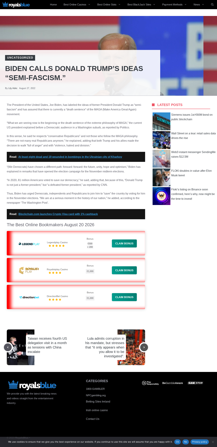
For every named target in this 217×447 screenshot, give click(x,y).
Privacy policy (199, 441)
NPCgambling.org (96, 395)
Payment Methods (172, 4)
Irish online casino (97, 410)
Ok (177, 441)
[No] (212, 442)
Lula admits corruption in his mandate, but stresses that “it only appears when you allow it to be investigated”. (104, 347)
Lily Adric (12, 88)
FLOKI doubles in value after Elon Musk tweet (191, 173)
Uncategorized (20, 57)
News (197, 4)
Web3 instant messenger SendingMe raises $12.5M (193, 154)
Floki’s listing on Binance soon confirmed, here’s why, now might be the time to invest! (193, 194)
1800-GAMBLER (95, 388)
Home (53, 4)
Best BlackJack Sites (139, 4)
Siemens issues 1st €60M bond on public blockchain (192, 117)
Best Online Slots (106, 4)
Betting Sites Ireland (98, 401)
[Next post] (144, 347)
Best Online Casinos (75, 4)
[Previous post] (8, 347)
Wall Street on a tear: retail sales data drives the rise (193, 135)
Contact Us (92, 418)
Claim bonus (124, 243)
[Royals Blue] (16, 4)
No (185, 441)
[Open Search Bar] (212, 4)
